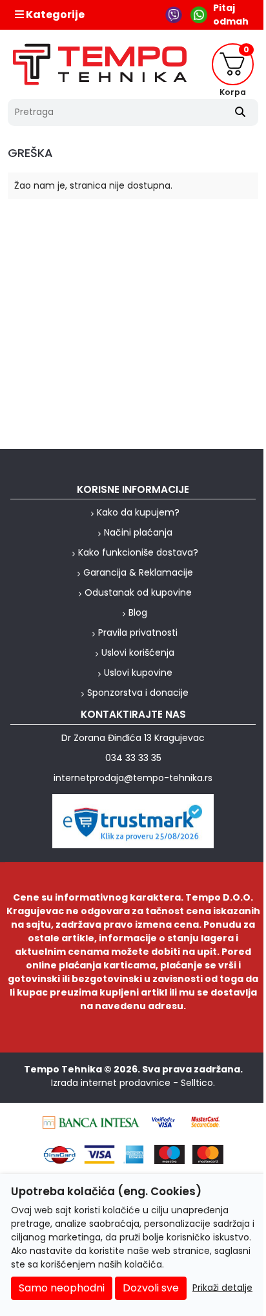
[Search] (240, 112)
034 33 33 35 (133, 757)
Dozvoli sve (151, 1287)
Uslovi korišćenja (137, 652)
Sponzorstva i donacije (138, 692)
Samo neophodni (62, 1287)
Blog (137, 612)
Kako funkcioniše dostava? (138, 552)
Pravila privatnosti (138, 632)
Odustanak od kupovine (138, 592)
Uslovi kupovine (138, 672)
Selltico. (198, 1082)
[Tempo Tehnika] (100, 64)
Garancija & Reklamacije (138, 572)
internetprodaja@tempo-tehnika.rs (133, 777)
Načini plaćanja (138, 532)
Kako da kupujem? (138, 512)
